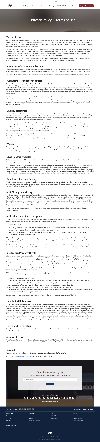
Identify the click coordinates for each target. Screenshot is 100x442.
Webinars (31, 418)
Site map (59, 436)
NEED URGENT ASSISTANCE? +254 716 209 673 (83, 2)
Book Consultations (78, 420)
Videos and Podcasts (34, 420)
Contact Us (72, 6)
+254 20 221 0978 (50, 398)
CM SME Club (54, 415)
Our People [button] (26, 6)
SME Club (64, 6)
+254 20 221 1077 (69, 398)
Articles (30, 415)
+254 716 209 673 (31, 398)
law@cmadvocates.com (25, 356)
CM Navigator (52, 6)
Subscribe (50, 384)
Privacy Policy (42, 436)
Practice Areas (36, 6)
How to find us (77, 415)
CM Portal (8, 420)
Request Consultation (86, 6)
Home (20, 6)
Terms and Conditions (51, 436)
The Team (9, 418)
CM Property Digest (11, 425)
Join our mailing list (77, 418)
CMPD (59, 6)
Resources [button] (44, 6)
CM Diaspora (54, 418)
